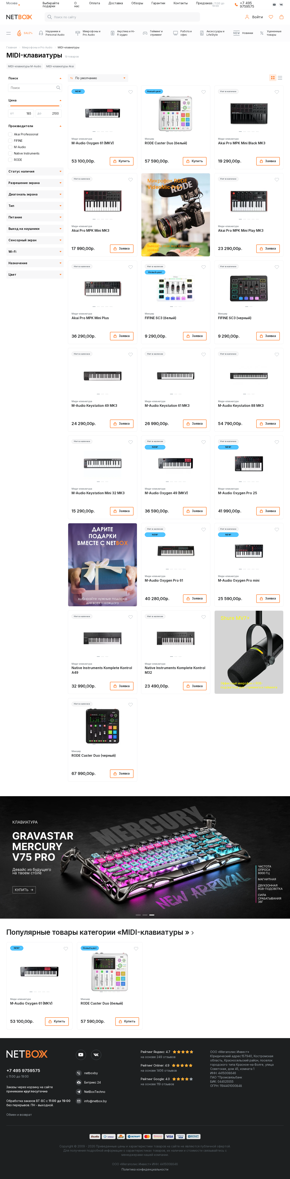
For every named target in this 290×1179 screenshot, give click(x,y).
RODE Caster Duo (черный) (94, 756)
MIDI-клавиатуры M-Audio (24, 66)
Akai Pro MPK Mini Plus (90, 318)
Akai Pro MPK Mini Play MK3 (240, 231)
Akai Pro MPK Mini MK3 (90, 231)
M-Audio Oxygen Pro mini (238, 580)
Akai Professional (26, 134)
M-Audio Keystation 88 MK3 (241, 406)
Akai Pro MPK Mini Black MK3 (241, 143)
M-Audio (20, 147)
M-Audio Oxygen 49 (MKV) (166, 493)
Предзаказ (204, 3)
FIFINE (18, 140)
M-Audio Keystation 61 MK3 (167, 406)
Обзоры (137, 3)
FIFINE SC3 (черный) (234, 318)
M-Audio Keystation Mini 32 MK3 (98, 493)
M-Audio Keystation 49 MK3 (94, 406)
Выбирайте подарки (51, 4)
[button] (94, 131)
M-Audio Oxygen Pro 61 (164, 580)
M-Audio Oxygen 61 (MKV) (93, 143)
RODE (18, 159)
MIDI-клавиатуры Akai (60, 66)
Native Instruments (26, 153)
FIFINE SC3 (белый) (160, 318)
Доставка (115, 3)
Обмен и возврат (19, 1114)
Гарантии (158, 3)
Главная (11, 47)
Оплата (94, 3)
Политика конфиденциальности (145, 1169)
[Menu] (8, 33)
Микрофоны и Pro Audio (37, 47)
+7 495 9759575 (247, 4)
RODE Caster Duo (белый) (166, 143)
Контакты (181, 3)
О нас (76, 4)
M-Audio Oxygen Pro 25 (237, 493)
